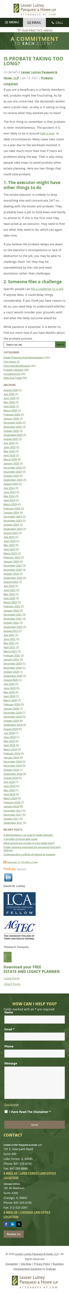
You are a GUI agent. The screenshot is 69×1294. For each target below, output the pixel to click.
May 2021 (9, 643)
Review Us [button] (14, 1234)
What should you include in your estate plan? (29, 843)
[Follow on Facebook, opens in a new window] (6, 1224)
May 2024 (9, 496)
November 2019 (13, 716)
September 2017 (13, 823)
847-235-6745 (23, 1164)
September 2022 (13, 578)
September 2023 (13, 529)
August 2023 (11, 533)
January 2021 (11, 659)
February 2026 (12, 414)
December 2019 (13, 712)
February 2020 (12, 704)
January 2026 (11, 418)
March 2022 (10, 602)
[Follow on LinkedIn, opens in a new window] (12, 1224)
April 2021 (9, 647)
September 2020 (13, 676)
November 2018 (13, 765)
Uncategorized (12, 374)
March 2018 (10, 798)
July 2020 (9, 684)
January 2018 (11, 806)
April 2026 (9, 406)
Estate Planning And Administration (24, 357)
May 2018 (9, 790)
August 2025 (11, 439)
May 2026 (9, 402)
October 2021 (11, 622)
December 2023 (13, 516)
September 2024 (13, 480)
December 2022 (13, 565)
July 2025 (9, 443)
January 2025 (11, 463)
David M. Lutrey (14, 886)
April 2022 (9, 598)
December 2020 (13, 663)
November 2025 (13, 427)
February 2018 (12, 802)
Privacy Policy (42, 1264)
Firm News (10, 361)
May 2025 (9, 451)
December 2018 (13, 761)
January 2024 (11, 512)
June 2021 (10, 639)
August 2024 (11, 484)
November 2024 (13, 471)
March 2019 (10, 749)
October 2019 (11, 721)
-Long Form (12, 978)
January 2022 (11, 610)
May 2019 (9, 741)
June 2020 (10, 688)
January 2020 (11, 708)
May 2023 (9, 545)
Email (9, 1029)
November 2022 (13, 570)
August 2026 (11, 390)
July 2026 (9, 394)
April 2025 (9, 455)
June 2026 (10, 398)
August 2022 (11, 582)
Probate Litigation (14, 370)
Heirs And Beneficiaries (17, 366)
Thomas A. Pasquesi (16, 947)
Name (8, 1012)
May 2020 (9, 692)
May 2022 (9, 594)
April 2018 (9, 794)
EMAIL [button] (36, 22)
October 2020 (11, 672)
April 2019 (9, 745)
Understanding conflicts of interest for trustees (29, 854)
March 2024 (10, 504)
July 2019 (9, 733)
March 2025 (10, 459)
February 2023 (12, 557)
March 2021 (10, 651)
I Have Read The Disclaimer (30, 1111)
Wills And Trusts (13, 378)
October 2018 (11, 770)
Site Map (26, 1264)
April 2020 (9, 696)
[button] (11, 21)
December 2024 (13, 467)
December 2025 (13, 422)
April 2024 (9, 500)
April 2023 (9, 549)
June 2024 (10, 492)
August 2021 (11, 631)
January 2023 (11, 561)
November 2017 (13, 814)
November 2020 (13, 668)
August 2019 (11, 729)
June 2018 (10, 786)
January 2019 (11, 757)
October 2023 (11, 524)
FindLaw (51, 1269)
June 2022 (10, 590)
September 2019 (13, 725)
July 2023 (9, 537)
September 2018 (13, 774)
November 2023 (13, 520)
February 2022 (12, 606)
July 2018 (9, 782)
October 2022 (11, 574)
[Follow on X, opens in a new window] (19, 1224)
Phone (8, 1046)
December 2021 (13, 614)
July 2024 (9, 488)
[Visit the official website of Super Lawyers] (16, 890)
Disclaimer (11, 1105)
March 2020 (10, 700)
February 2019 (12, 753)
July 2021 (9, 635)
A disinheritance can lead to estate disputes (28, 835)
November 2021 (13, 618)
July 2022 (9, 586)
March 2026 (10, 410)
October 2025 (11, 431)
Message (10, 1063)
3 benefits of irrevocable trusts (20, 839)
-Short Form (12, 984)
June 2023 (10, 541)
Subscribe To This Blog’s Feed (22, 862)
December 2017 (13, 810)
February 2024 (12, 508)
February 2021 (12, 655)
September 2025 (13, 435)
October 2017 (11, 819)
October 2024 (11, 476)
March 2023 (10, 553)
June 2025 (10, 447)
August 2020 (11, 680)
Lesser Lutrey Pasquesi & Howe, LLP (37, 1254)
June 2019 (10, 737)
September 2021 (13, 627)
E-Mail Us (10, 1173)
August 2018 (11, 778)
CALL (59, 22)
